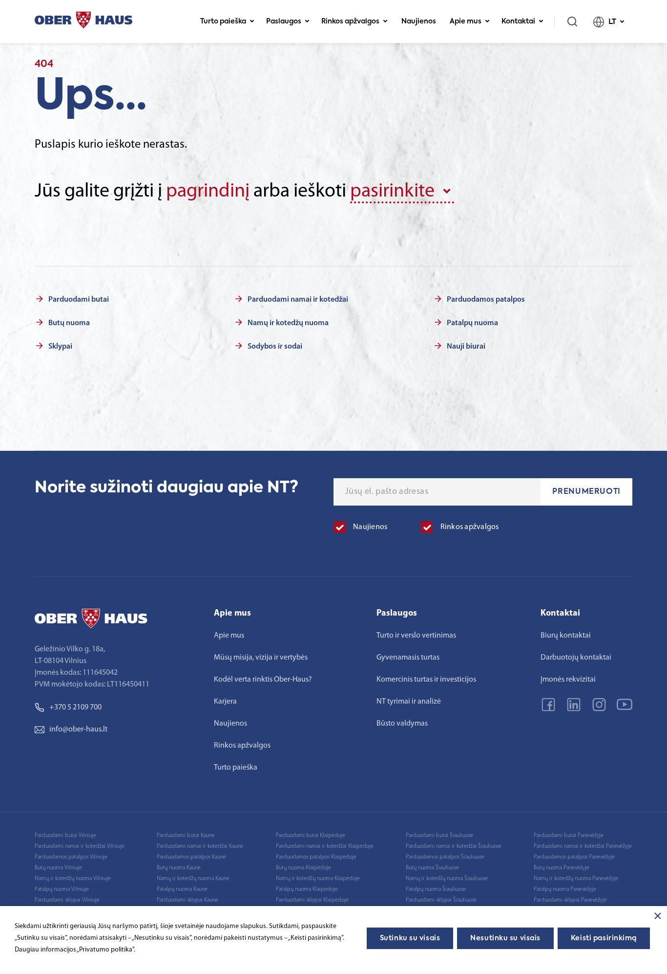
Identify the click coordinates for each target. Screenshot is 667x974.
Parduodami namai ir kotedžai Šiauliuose (453, 846)
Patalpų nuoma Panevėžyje (565, 889)
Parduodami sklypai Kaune (187, 900)
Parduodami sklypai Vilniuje (67, 900)
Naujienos (418, 21)
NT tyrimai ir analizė (408, 702)
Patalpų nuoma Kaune (182, 889)
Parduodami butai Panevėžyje (569, 836)
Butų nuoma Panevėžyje (561, 868)
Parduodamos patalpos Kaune (191, 857)
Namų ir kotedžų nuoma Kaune (193, 879)
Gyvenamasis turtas (407, 658)
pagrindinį (208, 191)
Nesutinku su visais (505, 938)
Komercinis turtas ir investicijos (426, 680)
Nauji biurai (466, 347)
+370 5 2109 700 (75, 707)
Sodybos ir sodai (275, 347)
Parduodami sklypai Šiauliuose (441, 900)
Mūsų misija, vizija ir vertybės (261, 658)
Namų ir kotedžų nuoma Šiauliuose (447, 879)
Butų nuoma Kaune (179, 868)
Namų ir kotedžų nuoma (288, 323)
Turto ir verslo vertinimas (416, 636)
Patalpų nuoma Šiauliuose (436, 889)
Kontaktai (518, 21)
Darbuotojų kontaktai (576, 658)
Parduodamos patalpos (486, 300)
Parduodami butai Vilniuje (65, 836)
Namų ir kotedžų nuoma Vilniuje (73, 879)
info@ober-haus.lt (78, 729)
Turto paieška (223, 21)
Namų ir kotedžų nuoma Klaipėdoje (318, 879)
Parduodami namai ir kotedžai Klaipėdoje (325, 846)
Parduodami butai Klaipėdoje (310, 836)
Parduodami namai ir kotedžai (298, 300)
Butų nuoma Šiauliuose (432, 868)
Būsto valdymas (402, 724)
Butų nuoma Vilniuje (58, 868)
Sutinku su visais (410, 938)
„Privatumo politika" (105, 949)
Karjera (225, 702)
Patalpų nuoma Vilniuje (62, 889)
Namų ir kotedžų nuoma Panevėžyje (576, 879)
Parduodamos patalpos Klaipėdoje (316, 857)
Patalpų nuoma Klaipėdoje (307, 889)
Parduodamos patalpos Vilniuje (71, 857)
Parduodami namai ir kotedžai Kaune (200, 846)
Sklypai (60, 347)
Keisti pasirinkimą (604, 938)
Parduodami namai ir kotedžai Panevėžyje (583, 846)
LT (612, 21)
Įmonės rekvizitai (568, 680)
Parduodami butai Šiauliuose (439, 836)
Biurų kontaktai (566, 636)
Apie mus (465, 21)
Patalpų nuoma (472, 323)
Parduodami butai (78, 300)
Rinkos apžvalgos (350, 21)
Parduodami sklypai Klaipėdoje (312, 900)
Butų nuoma (69, 323)
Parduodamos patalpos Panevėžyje (574, 857)
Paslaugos (283, 21)
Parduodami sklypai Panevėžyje (570, 900)
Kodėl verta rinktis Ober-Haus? (263, 680)
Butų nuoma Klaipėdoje (303, 868)
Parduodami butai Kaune (186, 836)
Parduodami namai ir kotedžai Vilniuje (80, 846)
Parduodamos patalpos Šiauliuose (445, 857)
